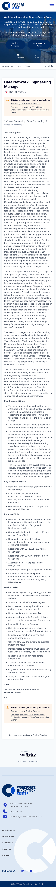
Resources (7, 843)
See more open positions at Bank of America (28, 735)
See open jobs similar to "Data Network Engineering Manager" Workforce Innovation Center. (30, 109)
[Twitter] (31, 871)
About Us (6, 849)
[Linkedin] (23, 871)
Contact (6, 855)
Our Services (8, 830)
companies (7, 66)
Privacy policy (22, 761)
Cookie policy (34, 761)
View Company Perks (39, 44)
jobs (19, 66)
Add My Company (15, 44)
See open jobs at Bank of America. (26, 103)
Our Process (8, 836)
